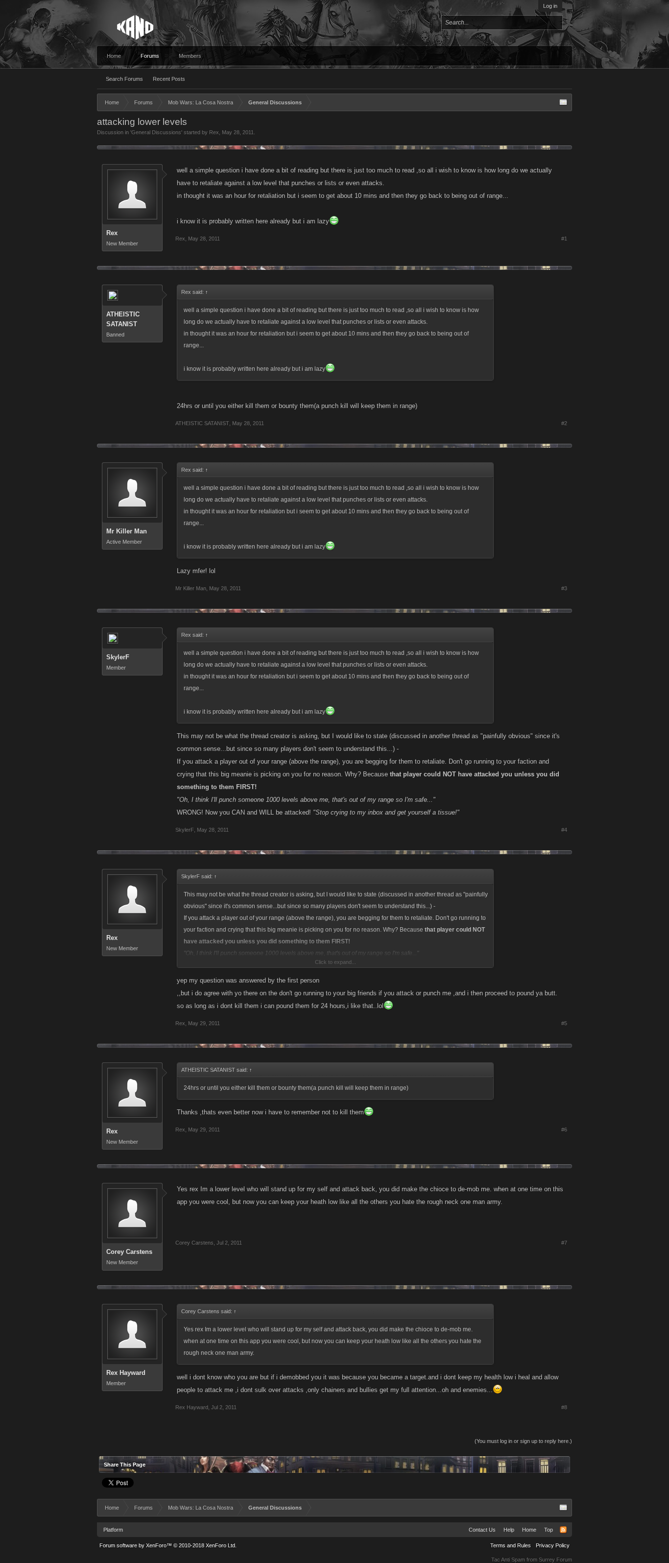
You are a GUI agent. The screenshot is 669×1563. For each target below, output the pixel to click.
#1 (564, 238)
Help (508, 1530)
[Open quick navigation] (563, 102)
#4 (564, 830)
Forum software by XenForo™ (168, 1545)
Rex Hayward (125, 1372)
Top (548, 1530)
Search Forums (124, 79)
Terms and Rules (510, 1545)
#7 (564, 1243)
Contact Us (482, 1530)
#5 (564, 1023)
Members (190, 56)
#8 (564, 1407)
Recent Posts (169, 79)
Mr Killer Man (126, 531)
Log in (550, 6)
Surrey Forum (555, 1560)
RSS (563, 1530)
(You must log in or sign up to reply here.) (523, 1441)
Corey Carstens (129, 1251)
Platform (113, 1530)
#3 (564, 588)
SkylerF (117, 657)
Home (114, 56)
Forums (150, 56)
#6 (564, 1129)
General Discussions (156, 132)
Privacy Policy (553, 1545)
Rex (214, 132)
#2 (564, 423)
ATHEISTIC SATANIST (123, 319)
